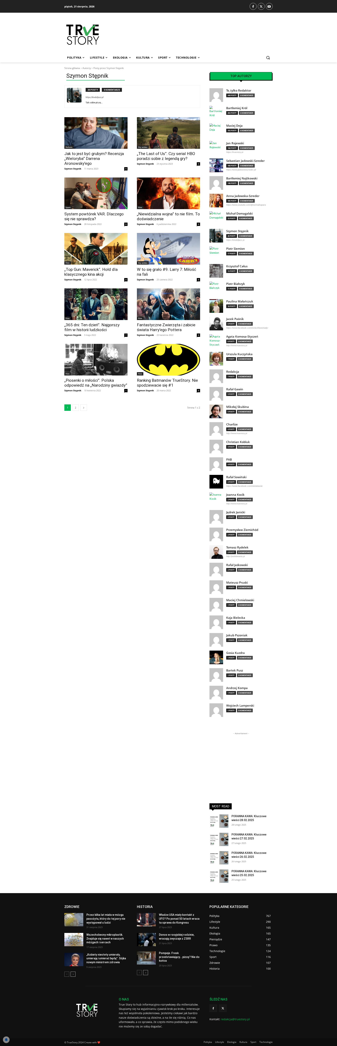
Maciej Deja (234, 126)
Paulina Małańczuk (239, 301)
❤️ (98, 1042)
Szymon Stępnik (72, 168)
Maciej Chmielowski (240, 600)
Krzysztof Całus (236, 266)
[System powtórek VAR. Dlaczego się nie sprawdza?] (96, 193)
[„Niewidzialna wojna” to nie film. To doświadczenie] (168, 193)
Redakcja (232, 372)
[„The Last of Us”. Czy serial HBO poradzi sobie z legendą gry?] (168, 133)
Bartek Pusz (234, 670)
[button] (268, 57)
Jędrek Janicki (235, 512)
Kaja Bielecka (235, 618)
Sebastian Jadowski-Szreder (245, 161)
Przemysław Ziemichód (242, 530)
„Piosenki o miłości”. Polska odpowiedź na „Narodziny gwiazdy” (95, 383)
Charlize (232, 424)
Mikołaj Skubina (237, 407)
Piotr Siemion (235, 249)
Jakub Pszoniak (236, 635)
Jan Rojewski (235, 143)
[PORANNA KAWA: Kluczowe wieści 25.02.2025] (218, 876)
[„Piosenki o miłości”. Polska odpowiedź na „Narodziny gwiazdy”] (96, 359)
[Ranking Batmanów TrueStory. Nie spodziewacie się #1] (168, 359)
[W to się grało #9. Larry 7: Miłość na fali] (168, 249)
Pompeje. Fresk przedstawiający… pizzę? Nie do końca (179, 956)
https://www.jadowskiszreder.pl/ (241, 170)
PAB (229, 459)
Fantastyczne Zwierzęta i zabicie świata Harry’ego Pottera (166, 327)
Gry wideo (142, 147)
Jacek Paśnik (235, 319)
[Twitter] (261, 6)
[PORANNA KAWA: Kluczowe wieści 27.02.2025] (218, 839)
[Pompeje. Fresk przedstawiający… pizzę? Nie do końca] (146, 958)
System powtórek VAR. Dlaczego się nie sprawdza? (94, 216)
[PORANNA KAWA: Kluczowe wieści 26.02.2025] (218, 857)
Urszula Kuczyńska (239, 354)
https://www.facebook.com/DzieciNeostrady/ (247, 328)
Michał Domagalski (239, 213)
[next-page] (83, 407)
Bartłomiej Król (236, 108)
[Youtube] (269, 6)
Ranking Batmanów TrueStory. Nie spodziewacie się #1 (167, 383)
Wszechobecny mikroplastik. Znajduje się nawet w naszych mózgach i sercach (105, 938)
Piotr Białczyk (235, 284)
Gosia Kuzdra (235, 653)
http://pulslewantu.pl (235, 556)
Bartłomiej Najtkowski (241, 178)
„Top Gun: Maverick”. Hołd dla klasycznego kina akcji (91, 272)
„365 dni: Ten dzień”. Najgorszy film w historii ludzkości (92, 327)
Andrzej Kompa (237, 688)
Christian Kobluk (238, 442)
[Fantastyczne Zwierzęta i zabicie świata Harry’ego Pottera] (168, 304)
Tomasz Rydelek (237, 547)
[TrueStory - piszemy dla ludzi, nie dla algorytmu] (96, 35)
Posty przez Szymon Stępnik (108, 68)
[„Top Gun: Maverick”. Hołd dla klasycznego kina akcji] (96, 249)
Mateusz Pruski (237, 582)
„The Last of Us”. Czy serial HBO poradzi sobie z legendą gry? (166, 156)
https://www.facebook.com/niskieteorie (244, 486)
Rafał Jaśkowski (237, 565)
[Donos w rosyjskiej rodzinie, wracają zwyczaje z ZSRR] (146, 939)
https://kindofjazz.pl (95, 97)
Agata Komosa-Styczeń (242, 336)
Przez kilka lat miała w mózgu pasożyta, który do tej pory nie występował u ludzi (105, 918)
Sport (68, 207)
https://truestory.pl (234, 152)
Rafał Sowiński (236, 477)
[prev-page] (66, 974)
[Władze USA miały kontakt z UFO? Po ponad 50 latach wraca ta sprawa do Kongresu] (146, 919)
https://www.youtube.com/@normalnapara (246, 205)
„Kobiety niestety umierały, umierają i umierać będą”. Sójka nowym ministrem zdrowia (106, 958)
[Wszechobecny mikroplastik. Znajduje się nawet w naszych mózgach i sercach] (73, 939)
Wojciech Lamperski (240, 705)
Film (140, 207)
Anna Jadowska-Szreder (242, 196)
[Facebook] (253, 6)
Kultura (69, 147)
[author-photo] (76, 96)
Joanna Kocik (235, 495)
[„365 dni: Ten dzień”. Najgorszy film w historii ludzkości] (96, 304)
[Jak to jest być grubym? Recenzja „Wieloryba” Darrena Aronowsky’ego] (96, 133)
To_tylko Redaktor (238, 90)
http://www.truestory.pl (236, 345)
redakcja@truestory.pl (235, 1019)
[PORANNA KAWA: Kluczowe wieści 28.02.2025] (218, 821)
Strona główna (72, 68)
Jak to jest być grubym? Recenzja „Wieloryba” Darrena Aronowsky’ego (94, 158)
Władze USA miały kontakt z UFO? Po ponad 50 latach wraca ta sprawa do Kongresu (179, 918)
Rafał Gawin (234, 389)
